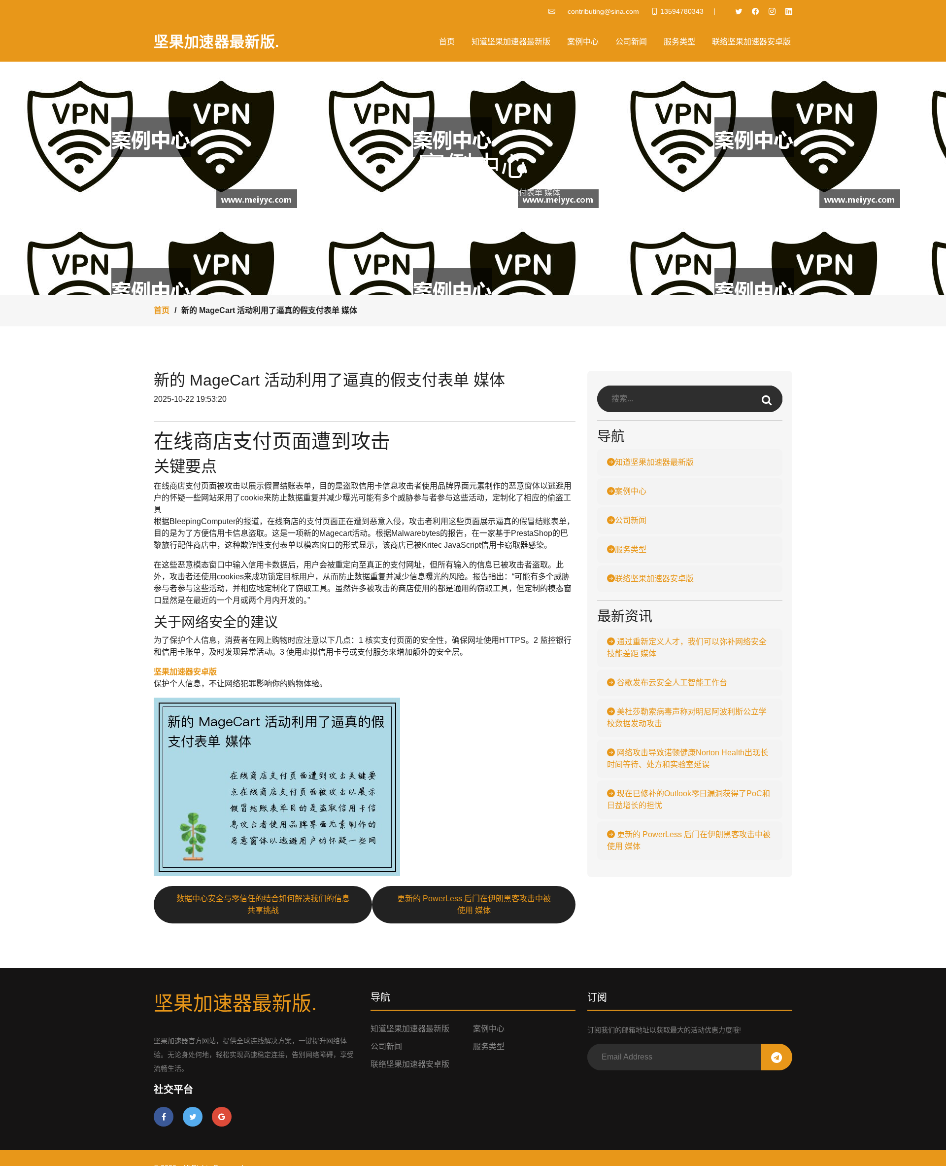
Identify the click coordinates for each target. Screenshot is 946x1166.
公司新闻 (631, 41)
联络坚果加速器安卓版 (751, 41)
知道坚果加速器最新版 (511, 41)
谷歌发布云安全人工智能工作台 (671, 682)
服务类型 (679, 41)
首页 (447, 41)
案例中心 (583, 41)
